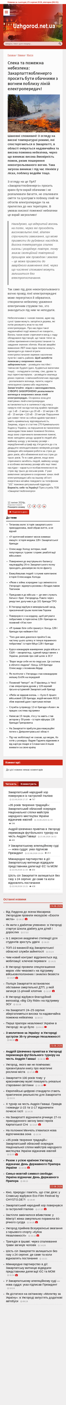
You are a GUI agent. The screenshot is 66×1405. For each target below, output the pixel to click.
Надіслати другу (18, 512)
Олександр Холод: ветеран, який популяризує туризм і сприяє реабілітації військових (32, 552)
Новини (21, 55)
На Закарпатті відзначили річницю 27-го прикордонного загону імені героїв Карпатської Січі (33, 1121)
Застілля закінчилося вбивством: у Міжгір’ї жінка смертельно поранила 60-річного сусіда (33, 1218)
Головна (12, 55)
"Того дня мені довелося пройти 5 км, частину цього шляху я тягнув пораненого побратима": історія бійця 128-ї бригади (33, 640)
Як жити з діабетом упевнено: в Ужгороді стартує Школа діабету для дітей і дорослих (34, 928)
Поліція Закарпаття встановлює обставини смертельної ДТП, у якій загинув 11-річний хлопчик (30, 987)
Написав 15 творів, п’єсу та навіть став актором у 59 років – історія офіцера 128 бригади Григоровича (32, 719)
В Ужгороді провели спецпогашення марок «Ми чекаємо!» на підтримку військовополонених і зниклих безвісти (32, 970)
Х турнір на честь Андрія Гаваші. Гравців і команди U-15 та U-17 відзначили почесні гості (34, 1107)
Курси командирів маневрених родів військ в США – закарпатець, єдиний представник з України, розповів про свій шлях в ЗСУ (34, 652)
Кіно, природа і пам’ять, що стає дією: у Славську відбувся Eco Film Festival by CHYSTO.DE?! (33, 1196)
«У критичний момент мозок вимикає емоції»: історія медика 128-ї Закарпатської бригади (33, 540)
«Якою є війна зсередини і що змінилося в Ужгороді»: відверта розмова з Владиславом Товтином (34, 585)
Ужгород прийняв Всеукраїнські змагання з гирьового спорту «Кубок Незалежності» (34, 1232)
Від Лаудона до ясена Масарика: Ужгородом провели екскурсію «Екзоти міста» (32, 915)
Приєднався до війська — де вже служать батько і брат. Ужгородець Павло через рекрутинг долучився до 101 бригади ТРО (33, 598)
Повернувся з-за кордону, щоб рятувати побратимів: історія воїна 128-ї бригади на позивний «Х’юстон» (32, 619)
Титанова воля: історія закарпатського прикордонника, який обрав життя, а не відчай (31, 528)
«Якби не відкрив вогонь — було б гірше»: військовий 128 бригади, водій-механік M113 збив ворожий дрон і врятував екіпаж (34, 698)
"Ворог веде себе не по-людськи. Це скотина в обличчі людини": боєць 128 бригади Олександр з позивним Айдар (34, 664)
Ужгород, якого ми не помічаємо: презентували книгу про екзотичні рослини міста (29, 1068)
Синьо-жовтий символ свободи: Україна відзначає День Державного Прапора (32, 1177)
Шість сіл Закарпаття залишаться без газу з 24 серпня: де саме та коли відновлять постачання (34, 879)
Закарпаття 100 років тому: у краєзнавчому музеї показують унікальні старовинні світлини (33, 1081)
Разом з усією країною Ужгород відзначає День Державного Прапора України (33, 1164)
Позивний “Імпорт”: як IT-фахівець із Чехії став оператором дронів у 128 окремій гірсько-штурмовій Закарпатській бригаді (32, 686)
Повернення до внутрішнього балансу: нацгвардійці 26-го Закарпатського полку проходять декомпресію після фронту (32, 564)
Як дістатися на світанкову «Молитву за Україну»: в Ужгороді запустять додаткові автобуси (34, 1297)
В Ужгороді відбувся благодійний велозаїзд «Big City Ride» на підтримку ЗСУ (32, 1000)
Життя (30, 55)
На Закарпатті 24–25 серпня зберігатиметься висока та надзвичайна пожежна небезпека (33, 1014)
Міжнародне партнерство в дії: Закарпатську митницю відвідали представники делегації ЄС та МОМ (33, 862)
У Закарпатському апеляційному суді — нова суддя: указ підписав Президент (33, 849)
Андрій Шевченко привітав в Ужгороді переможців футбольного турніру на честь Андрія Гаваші (34, 832)
